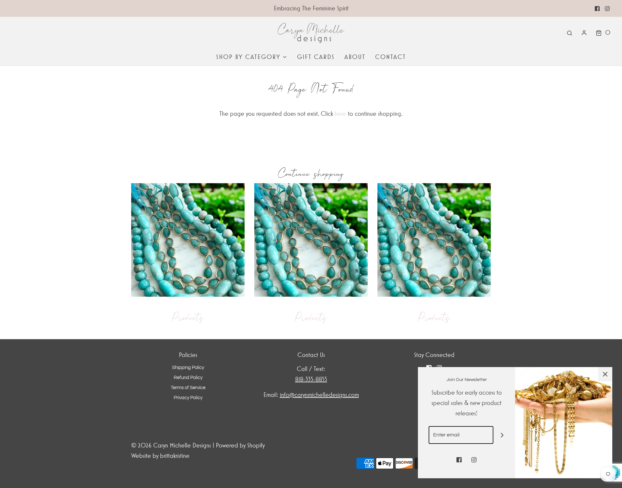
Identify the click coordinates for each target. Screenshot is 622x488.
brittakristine (175, 455)
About (354, 57)
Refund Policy (188, 377)
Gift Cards (316, 57)
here (340, 113)
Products (188, 317)
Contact (390, 57)
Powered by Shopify (240, 445)
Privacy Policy (188, 397)
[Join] (502, 435)
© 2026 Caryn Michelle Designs (172, 445)
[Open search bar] (569, 32)
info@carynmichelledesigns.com (319, 395)
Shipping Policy (188, 367)
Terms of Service (188, 387)
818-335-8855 (311, 379)
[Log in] (584, 33)
